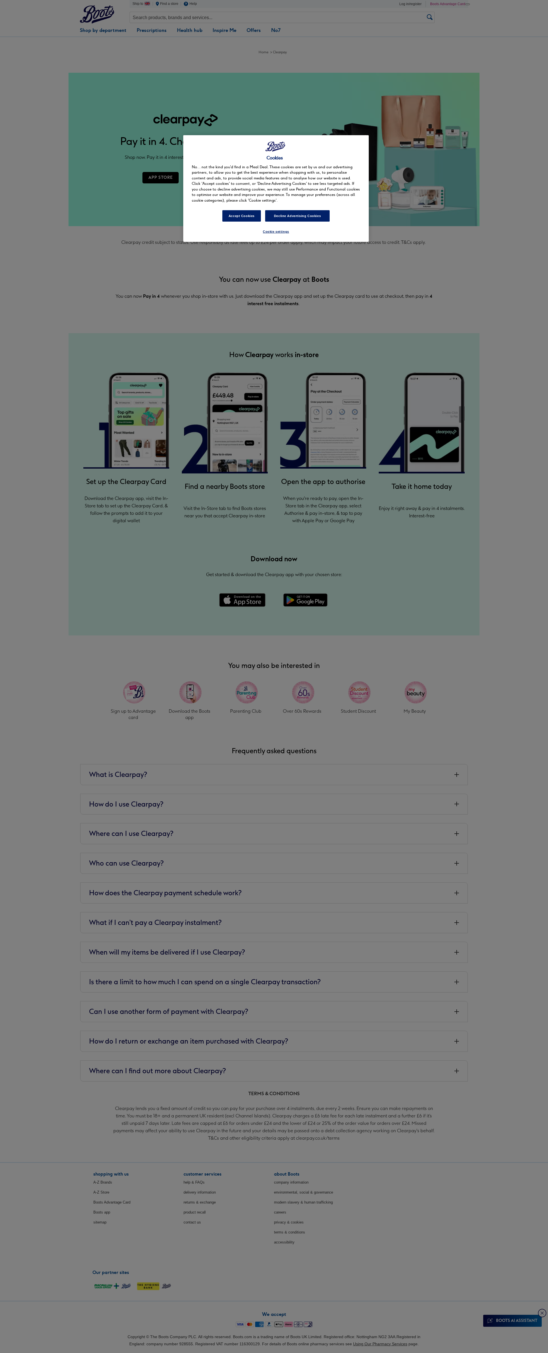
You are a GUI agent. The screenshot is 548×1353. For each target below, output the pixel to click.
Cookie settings (276, 231)
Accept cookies (242, 216)
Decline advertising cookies (297, 216)
